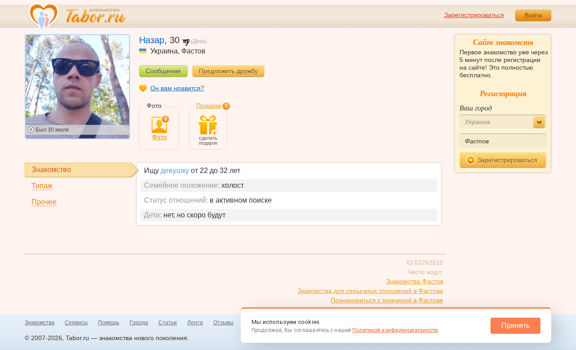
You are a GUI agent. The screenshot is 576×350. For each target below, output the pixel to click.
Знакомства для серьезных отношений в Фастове (370, 290)
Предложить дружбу (228, 71)
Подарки (208, 105)
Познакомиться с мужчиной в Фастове (387, 300)
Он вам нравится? (177, 88)
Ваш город (475, 107)
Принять (515, 325)
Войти (533, 15)
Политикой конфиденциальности (395, 330)
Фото (159, 129)
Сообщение (163, 71)
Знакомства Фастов (414, 281)
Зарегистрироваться (474, 14)
